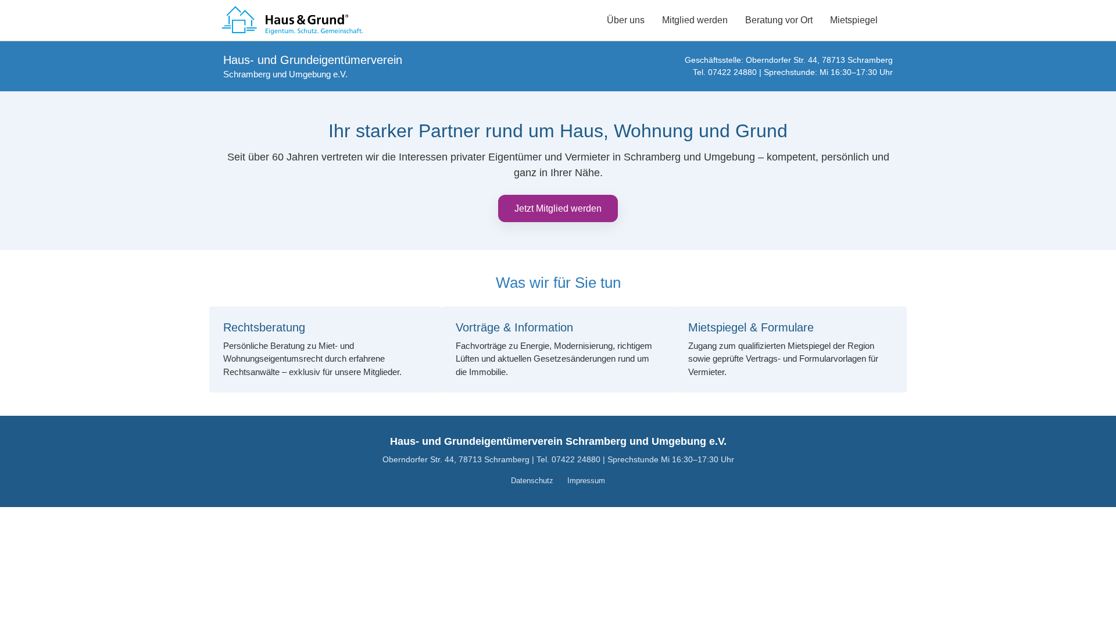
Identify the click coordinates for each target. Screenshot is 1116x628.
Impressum (586, 480)
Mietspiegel (854, 20)
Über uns (626, 20)
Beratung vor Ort (779, 20)
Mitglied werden (695, 20)
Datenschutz (532, 480)
